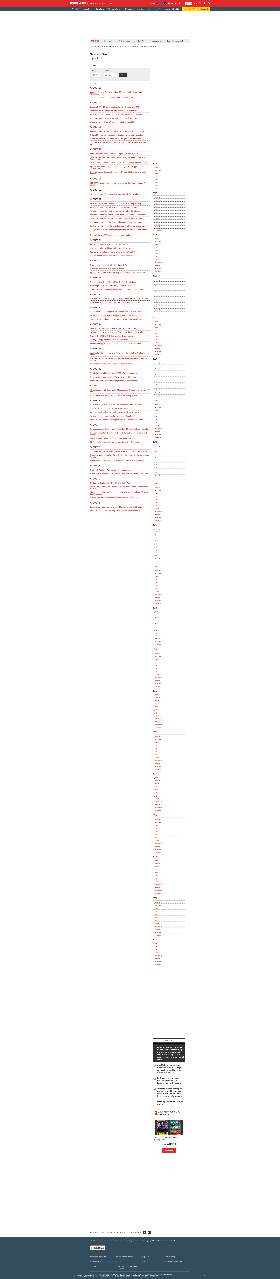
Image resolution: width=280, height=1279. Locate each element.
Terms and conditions (98, 1257)
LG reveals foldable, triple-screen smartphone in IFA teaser (114, 442)
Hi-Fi (78, 9)
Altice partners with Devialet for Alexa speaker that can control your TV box (119, 391)
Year (93, 71)
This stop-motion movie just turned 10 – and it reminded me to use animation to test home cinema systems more (169, 1092)
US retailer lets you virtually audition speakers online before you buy (118, 451)
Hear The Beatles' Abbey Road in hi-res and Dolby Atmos (113, 395)
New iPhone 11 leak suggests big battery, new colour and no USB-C (118, 311)
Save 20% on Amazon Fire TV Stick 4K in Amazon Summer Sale (116, 218)
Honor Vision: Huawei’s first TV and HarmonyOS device (113, 377)
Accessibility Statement (173, 1261)
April (156, 176)
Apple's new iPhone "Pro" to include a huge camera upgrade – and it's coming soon (119, 167)
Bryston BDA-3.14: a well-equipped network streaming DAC (114, 107)
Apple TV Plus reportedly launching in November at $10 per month (117, 272)
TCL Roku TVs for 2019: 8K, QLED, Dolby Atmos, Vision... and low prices (119, 298)
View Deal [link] (169, 1151)
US (149, 1232)
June (156, 182)
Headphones (88, 9)
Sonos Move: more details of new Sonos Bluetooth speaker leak (116, 289)
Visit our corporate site (167, 1241)
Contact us (144, 1261)
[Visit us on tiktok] (179, 3)
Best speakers (155, 41)
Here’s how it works (150, 46)
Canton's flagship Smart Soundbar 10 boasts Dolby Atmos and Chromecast (116, 93)
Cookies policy (170, 1257)
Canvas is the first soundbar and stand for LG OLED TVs (113, 252)
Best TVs (141, 41)
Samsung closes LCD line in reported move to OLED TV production (117, 302)
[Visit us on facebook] (161, 3)
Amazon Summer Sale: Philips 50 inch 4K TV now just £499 (114, 207)
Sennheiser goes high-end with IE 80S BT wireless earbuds (114, 373)
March (157, 173)
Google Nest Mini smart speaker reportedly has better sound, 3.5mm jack (118, 230)
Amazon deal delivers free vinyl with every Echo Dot (111, 416)
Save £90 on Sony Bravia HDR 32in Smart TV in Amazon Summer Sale (118, 163)
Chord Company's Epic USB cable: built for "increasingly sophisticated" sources (119, 488)
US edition (121, 1275)
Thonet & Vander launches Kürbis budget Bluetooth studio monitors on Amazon (119, 456)
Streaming (129, 9)
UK (145, 1232)
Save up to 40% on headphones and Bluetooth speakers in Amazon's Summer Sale (118, 158)
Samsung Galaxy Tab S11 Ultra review (170, 1102)
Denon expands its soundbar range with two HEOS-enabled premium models (119, 173)
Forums (187, 9)
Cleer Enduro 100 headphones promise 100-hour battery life (115, 328)
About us (118, 1261)
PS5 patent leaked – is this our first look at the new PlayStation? (116, 222)
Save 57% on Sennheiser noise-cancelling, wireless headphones (116, 319)
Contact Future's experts (124, 1257)
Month (106, 71)
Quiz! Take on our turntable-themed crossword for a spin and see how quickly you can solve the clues (169, 1068)
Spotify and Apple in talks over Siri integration (109, 340)
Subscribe (189, 3)
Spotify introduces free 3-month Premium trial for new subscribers (118, 226)
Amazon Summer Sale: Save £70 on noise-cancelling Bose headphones (119, 214)
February (158, 170)
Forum (148, 9)
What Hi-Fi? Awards (201, 9)
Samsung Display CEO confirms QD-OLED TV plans (111, 285)
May (156, 179)
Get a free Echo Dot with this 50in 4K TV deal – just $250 (113, 282)
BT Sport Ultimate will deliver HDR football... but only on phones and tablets (118, 434)
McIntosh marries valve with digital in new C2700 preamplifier (115, 315)
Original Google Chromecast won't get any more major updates (116, 135)
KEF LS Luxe (108, 41)
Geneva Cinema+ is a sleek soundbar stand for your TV (113, 97)
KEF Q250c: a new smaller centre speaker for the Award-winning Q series (117, 184)
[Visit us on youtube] (172, 3)
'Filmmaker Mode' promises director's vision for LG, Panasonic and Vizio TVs (118, 143)
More (156, 9)
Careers (93, 1266)
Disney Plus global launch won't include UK (108, 269)
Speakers (100, 9)
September (158, 221)
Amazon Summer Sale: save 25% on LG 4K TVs (109, 244)
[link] (171, 1113)
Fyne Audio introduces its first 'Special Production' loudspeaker (116, 114)
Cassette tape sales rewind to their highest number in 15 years (116, 507)
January (157, 167)
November (158, 227)
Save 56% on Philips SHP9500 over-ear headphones (111, 336)
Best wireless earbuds (175, 41)
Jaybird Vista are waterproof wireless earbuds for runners (114, 498)
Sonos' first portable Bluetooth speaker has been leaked (113, 380)
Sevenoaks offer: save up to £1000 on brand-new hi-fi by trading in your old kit (120, 354)
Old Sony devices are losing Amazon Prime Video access (113, 118)
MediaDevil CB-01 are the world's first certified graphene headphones (119, 332)
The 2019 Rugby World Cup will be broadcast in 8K (110, 248)
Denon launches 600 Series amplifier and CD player (111, 235)
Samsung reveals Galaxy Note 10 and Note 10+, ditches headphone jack (120, 429)
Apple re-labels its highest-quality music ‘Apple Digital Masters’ (116, 412)
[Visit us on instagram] (168, 3)
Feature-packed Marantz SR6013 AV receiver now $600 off (114, 438)
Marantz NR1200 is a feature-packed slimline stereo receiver (115, 511)
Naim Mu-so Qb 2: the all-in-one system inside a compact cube (116, 405)
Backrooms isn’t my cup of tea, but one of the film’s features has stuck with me (169, 1080)
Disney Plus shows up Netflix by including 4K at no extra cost (115, 139)
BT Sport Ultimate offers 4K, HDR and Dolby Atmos (111, 483)
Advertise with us (96, 1261)
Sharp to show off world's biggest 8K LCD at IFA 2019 (112, 122)
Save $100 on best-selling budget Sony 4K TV (108, 265)
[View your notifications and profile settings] (204, 3)
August (157, 188)
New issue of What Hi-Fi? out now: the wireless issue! (112, 255)
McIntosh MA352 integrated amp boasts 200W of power (113, 110)
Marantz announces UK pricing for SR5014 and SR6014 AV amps (116, 420)
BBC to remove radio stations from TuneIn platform (111, 364)
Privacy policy (145, 1257)
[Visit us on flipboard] (175, 3)
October (157, 224)
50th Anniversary (125, 41)
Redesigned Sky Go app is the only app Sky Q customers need (115, 343)
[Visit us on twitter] (165, 3)
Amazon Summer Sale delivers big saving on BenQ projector (115, 211)
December (158, 230)
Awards (140, 9)
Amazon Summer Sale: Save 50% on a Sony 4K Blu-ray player (115, 194)
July (156, 185)
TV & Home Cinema (114, 9)
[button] (209, 3)
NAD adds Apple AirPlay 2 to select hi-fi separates (110, 470)
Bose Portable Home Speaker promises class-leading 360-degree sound (119, 203)
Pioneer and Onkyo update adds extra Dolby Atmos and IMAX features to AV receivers (119, 493)
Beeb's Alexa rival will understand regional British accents (114, 153)
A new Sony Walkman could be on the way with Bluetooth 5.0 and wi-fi (119, 474)
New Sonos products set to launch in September (110, 408)
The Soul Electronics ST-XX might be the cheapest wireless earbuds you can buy (119, 359)
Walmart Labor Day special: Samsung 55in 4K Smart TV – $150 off (117, 131)
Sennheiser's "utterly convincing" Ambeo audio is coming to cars (117, 460)
